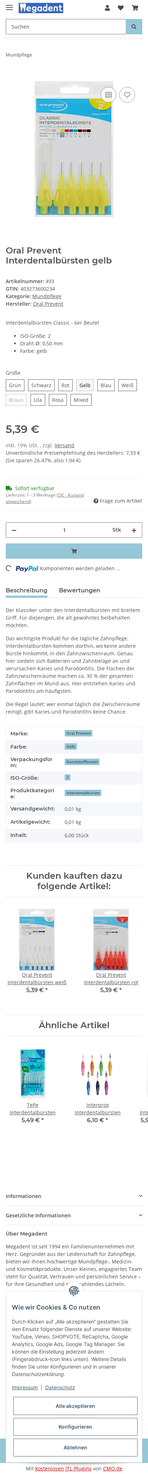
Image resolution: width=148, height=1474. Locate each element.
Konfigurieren (75, 1427)
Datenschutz (60, 1387)
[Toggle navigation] (9, 4)
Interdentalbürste (83, 792)
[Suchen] (134, 26)
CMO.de (112, 1468)
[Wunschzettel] (121, 8)
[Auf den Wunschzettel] (127, 95)
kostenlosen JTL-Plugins (63, 1468)
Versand (64, 445)
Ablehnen (75, 1447)
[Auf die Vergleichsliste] (108, 95)
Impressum (25, 1387)
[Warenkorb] (135, 8)
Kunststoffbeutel (82, 761)
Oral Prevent (78, 733)
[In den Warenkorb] (11, 77)
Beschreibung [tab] (26, 590)
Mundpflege (46, 296)
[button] (107, 8)
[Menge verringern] (14, 530)
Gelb (70, 746)
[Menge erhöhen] (134, 530)
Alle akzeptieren (75, 1406)
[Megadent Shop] (41, 8)
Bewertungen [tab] (79, 590)
